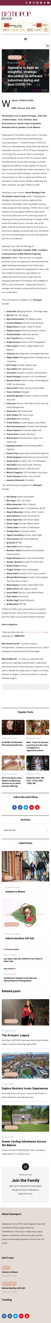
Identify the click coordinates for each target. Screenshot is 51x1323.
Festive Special (11, 924)
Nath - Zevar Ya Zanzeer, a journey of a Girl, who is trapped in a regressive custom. (37, 746)
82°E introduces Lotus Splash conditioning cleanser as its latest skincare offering (12, 782)
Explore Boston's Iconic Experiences (25, 1088)
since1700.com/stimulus (34, 632)
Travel (8, 877)
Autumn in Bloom (15, 891)
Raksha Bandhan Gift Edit (19, 938)
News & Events (14, 57)
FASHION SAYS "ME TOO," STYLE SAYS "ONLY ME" (35, 780)
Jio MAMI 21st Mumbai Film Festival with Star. (12, 744)
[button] (25, 39)
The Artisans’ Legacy (15, 1035)
